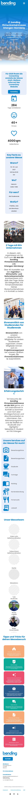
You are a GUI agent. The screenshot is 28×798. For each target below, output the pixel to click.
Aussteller (5, 766)
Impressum (5, 790)
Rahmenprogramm (7, 765)
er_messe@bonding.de (8, 780)
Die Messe (6, 764)
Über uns (5, 767)
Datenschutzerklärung (16, 790)
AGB (24, 790)
